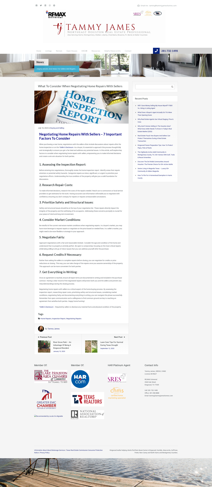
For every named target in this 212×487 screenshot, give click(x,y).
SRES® (84, 51)
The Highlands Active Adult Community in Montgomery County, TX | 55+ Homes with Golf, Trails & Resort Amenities (156, 154)
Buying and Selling (57, 128)
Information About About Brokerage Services (49, 450)
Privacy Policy (44, 453)
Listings (48, 51)
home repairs (46, 319)
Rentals (59, 51)
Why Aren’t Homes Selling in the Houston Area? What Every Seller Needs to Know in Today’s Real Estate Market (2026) (155, 128)
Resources (96, 51)
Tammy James (54, 329)
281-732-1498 (169, 50)
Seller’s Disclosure (66, 147)
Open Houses (71, 51)
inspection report (59, 319)
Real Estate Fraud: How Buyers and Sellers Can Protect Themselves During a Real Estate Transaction (154, 138)
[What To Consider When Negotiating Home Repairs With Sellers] (81, 107)
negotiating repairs (73, 319)
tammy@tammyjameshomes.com (163, 5)
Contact (128, 51)
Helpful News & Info (112, 51)
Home (38, 51)
